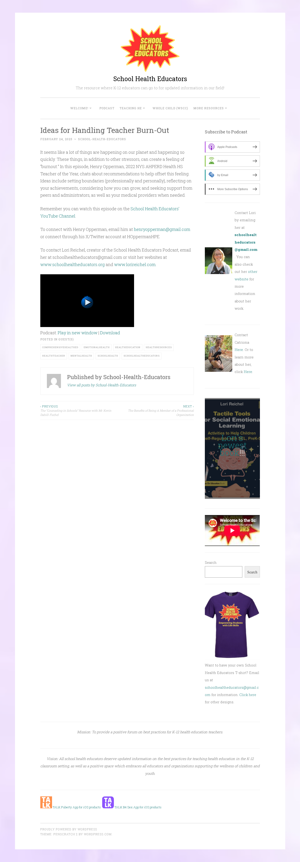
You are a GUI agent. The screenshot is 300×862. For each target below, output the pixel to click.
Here (239, 349)
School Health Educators (150, 79)
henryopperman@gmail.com (162, 229)
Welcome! (79, 108)
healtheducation (127, 347)
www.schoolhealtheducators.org (72, 264)
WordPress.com (98, 834)
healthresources (159, 347)
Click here (247, 695)
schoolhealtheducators (142, 355)
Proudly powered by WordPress (68, 829)
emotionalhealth (97, 347)
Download (110, 332)
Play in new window (78, 332)
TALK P (57, 807)
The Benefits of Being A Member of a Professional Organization (161, 410)
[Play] (87, 325)
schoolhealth (108, 355)
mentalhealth (81, 355)
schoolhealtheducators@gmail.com (246, 242)
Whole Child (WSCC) (170, 108)
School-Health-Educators (102, 139)
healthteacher (53, 355)
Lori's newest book (232, 445)
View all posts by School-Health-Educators (101, 385)
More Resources (208, 108)
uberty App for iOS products (82, 807)
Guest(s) (66, 339)
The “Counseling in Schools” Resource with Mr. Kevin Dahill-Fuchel (75, 410)
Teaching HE (131, 108)
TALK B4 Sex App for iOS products (137, 807)
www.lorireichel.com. (135, 264)
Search (211, 562)
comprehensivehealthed (60, 347)
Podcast (106, 108)
